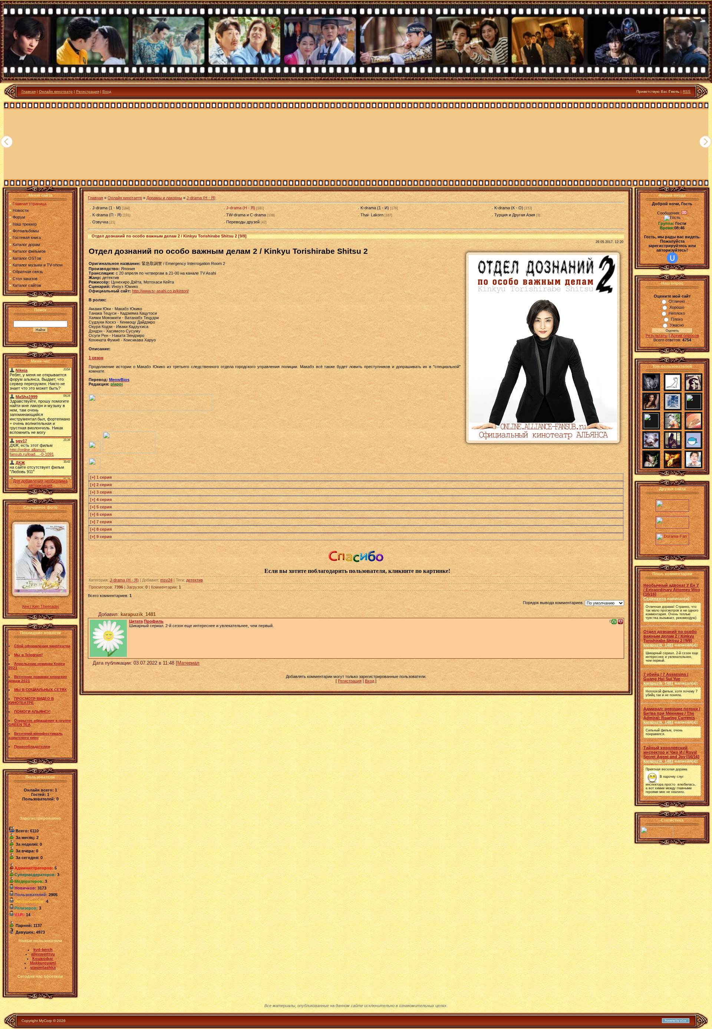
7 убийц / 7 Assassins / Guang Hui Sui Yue (665, 676)
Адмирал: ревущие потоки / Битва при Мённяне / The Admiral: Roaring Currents (671, 713)
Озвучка (100, 222)
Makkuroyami (43, 963)
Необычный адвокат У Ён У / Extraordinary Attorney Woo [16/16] (671, 589)
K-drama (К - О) (508, 208)
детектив (194, 580)
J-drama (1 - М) (106, 208)
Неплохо (677, 313)
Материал (188, 663)
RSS (686, 91)
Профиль (154, 621)
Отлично (677, 301)
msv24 (166, 580)
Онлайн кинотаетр (125, 198)
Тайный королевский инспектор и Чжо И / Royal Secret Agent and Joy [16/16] (671, 752)
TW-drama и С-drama (246, 215)
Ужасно (677, 325)
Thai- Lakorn (371, 215)
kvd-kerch (43, 949)
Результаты (657, 335)
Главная (29, 91)
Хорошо (676, 307)
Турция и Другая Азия (514, 215)
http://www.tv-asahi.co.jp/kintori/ (160, 291)
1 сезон (96, 357)
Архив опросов (685, 335)
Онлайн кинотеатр (56, 91)
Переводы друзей (243, 222)
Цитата (136, 621)
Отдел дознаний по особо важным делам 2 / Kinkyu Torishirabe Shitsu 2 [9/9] (670, 636)
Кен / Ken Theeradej (40, 606)
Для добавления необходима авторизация (40, 483)
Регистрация (87, 91)
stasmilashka (43, 967)
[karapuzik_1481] (108, 637)
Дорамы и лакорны (164, 198)
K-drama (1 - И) (374, 208)
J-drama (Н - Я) (201, 198)
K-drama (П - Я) (107, 215)
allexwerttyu (43, 954)
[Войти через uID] (672, 257)
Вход (106, 91)
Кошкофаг (42, 958)
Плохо (677, 319)
